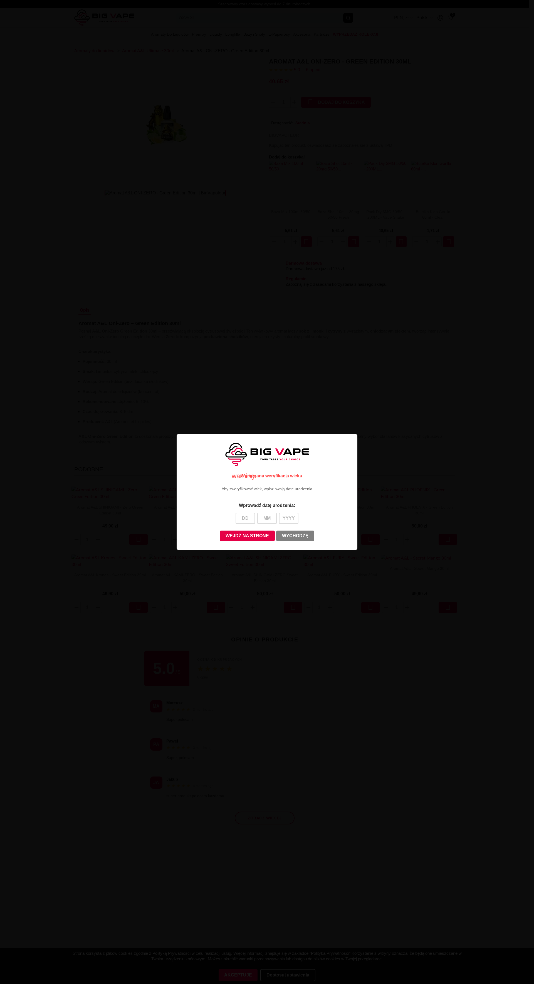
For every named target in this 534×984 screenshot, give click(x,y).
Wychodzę (295, 535)
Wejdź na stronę (247, 535)
